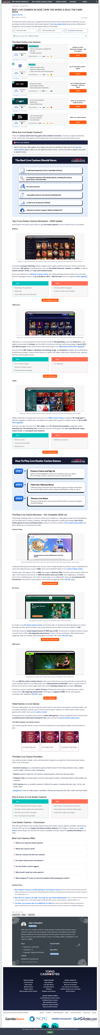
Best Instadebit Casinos (50, 1002)
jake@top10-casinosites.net (30, 959)
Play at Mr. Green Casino (50, 639)
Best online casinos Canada (42, 1)
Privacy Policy (86, 1012)
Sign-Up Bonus (49, 982)
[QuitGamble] (85, 1019)
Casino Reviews (28, 982)
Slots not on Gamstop (70, 984)
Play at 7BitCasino (50, 376)
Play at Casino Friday (50, 583)
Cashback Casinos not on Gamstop (70, 989)
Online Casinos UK (70, 980)
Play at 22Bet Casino (50, 452)
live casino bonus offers (74, 523)
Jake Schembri (18, 15)
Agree (50, 1032)
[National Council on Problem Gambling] (38, 1019)
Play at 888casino (50, 698)
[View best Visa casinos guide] (40, 75)
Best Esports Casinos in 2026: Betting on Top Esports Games (38, 890)
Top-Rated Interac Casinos (50, 1000)
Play (78, 55)
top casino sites (60, 24)
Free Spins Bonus (49, 984)
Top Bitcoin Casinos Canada (50, 1004)
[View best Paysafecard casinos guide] (47, 91)
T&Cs (66, 579)
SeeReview (16, 54)
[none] (96, 1)
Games (84, 1)
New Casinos (28, 984)
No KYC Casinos (70, 991)
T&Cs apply (15, 59)
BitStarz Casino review (39, 274)
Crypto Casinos (28, 989)
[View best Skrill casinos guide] (44, 56)
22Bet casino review (56, 418)
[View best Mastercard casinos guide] (51, 107)
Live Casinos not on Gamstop (70, 987)
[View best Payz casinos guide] (44, 91)
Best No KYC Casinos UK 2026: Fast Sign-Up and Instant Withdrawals (41, 898)
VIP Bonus (49, 989)
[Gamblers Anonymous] (61, 1019)
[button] (23, 55)
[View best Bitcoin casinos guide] (51, 56)
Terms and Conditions (76, 1012)
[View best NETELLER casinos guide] (47, 56)
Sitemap (94, 1012)
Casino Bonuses (49, 980)
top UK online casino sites (69, 718)
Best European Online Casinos (28, 991)
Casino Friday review (75, 569)
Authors (67, 1012)
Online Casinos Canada (50, 995)
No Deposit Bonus (49, 987)
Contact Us (48, 1012)
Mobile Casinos (28, 987)
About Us (42, 1012)
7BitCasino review (66, 346)
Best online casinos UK (20, 1)
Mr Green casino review (33, 625)
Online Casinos (61, 1)
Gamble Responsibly (58, 1012)
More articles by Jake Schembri (29, 962)
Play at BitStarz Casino (50, 300)
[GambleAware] (15, 1018)
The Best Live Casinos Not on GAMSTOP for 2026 (33, 903)
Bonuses (73, 1)
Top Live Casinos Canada (50, 1006)
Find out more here (72, 1029)
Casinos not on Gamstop (70, 982)
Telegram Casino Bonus (49, 991)
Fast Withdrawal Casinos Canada (50, 998)
